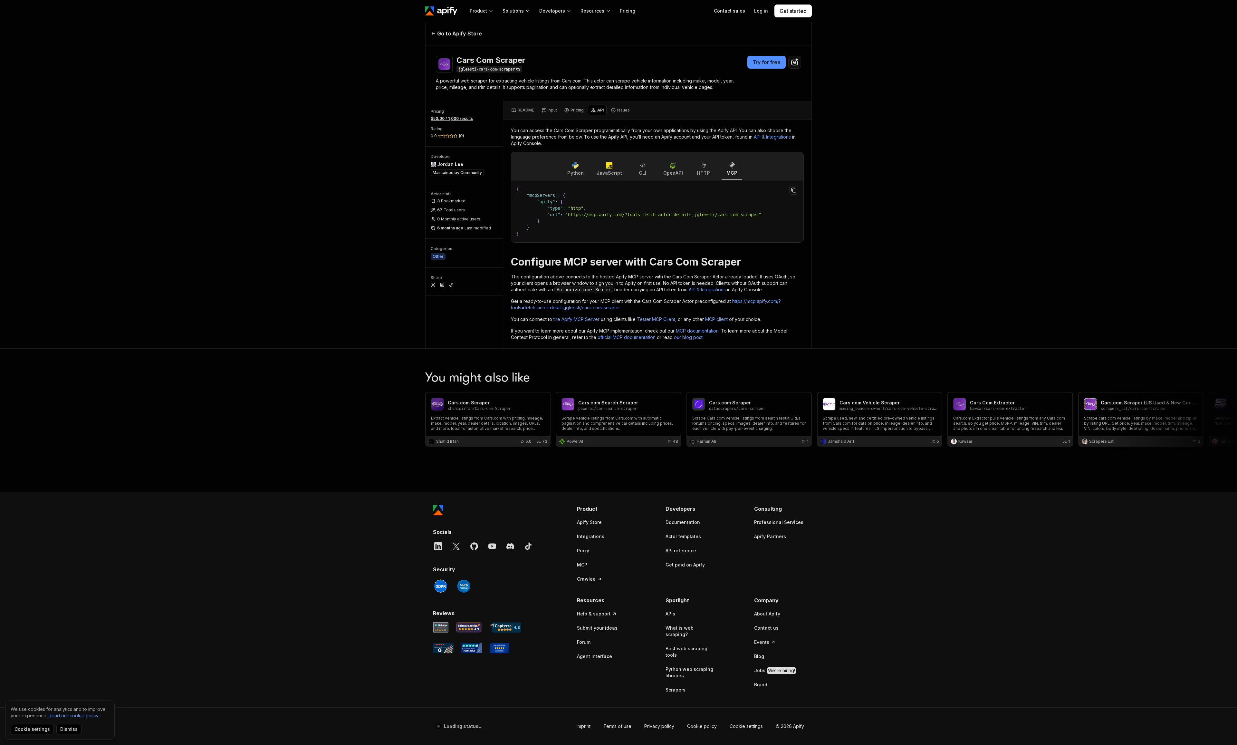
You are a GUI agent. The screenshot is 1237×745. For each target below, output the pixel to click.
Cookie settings (746, 726)
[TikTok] (528, 546)
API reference (681, 550)
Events (761, 642)
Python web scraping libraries (689, 672)
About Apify (767, 613)
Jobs (774, 670)
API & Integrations (772, 137)
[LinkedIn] (438, 546)
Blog (759, 656)
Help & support (593, 613)
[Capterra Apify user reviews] (505, 627)
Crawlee (586, 579)
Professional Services (778, 522)
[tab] (522, 110)
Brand (760, 684)
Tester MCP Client (656, 319)
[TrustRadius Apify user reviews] (471, 648)
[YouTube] (492, 546)
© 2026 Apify (790, 726)
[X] (456, 546)
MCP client (716, 319)
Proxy (583, 550)
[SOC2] (464, 586)
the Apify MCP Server (576, 319)
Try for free (767, 62)
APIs (670, 613)
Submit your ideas (597, 628)
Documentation (683, 522)
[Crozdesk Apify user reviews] (499, 648)
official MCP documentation (627, 337)
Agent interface (594, 656)
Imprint (583, 726)
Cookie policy (702, 726)
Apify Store (589, 522)
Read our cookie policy (74, 715)
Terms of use (617, 726)
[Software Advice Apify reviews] (469, 627)
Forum (583, 642)
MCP (582, 564)
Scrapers (676, 689)
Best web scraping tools (686, 652)
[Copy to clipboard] (793, 190)
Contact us (766, 628)
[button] (602, 509)
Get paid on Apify (685, 564)
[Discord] (510, 546)
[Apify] (441, 10)
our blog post (688, 337)
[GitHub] (474, 546)
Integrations (590, 536)
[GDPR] (440, 586)
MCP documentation (697, 331)
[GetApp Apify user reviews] (440, 627)
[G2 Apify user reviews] (443, 648)
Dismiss (69, 729)
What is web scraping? (680, 631)
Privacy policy (659, 726)
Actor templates (683, 536)
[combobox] (794, 62)
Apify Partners (770, 536)
